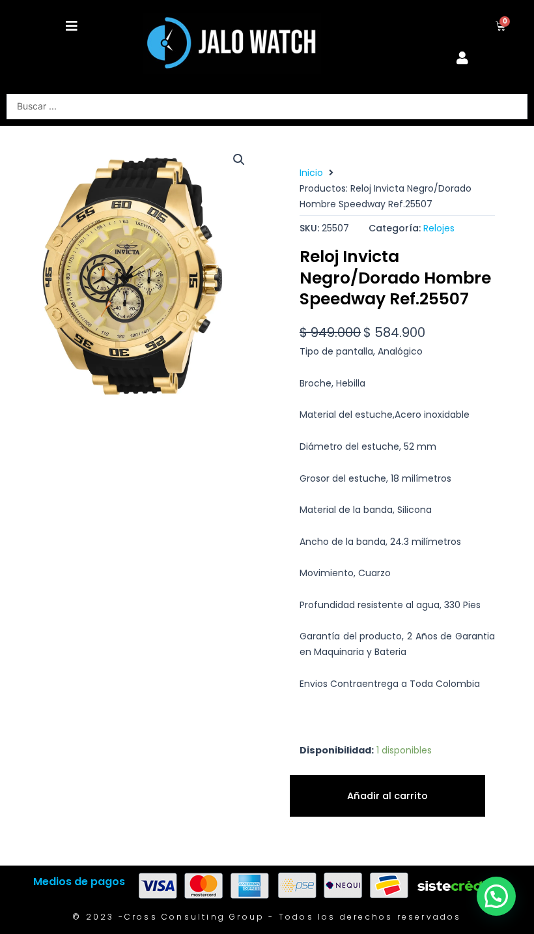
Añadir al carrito (387, 795)
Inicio (311, 172)
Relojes (439, 228)
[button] (71, 26)
